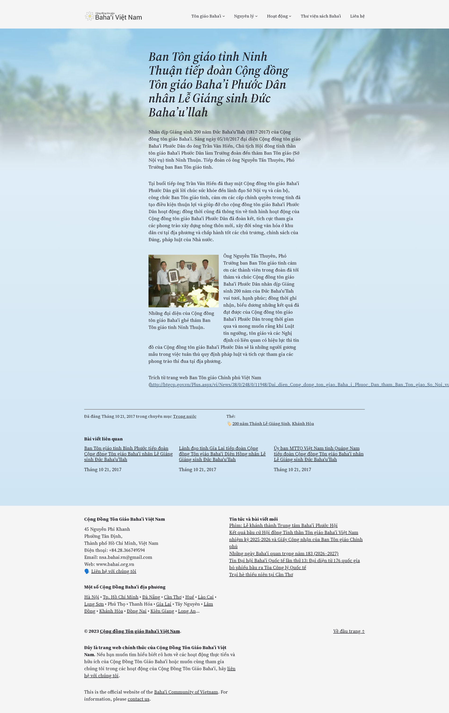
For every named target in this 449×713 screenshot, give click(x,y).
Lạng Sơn (94, 604)
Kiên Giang (162, 611)
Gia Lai (163, 604)
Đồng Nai (137, 611)
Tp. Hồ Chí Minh (120, 597)
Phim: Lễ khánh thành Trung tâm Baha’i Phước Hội (283, 525)
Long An (187, 611)
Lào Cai (206, 597)
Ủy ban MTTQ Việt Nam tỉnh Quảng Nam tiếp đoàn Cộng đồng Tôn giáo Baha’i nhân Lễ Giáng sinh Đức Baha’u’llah (319, 453)
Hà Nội (91, 597)
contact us (138, 699)
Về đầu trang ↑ (349, 631)
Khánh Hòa (303, 423)
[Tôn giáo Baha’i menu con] (223, 16)
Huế (189, 597)
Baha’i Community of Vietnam (186, 692)
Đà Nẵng (151, 597)
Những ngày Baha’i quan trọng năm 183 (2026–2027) (284, 553)
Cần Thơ (172, 597)
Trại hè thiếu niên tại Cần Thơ (261, 574)
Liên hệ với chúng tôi (113, 571)
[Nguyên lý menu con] (256, 16)
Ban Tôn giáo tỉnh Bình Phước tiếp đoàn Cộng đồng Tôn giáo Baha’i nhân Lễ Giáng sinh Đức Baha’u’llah (128, 453)
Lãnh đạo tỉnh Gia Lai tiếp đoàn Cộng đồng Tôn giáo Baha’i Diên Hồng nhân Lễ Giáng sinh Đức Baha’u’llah (222, 453)
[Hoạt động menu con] (290, 16)
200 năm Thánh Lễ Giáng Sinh (261, 423)
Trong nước (184, 416)
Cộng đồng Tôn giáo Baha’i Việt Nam (140, 631)
